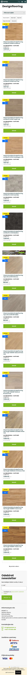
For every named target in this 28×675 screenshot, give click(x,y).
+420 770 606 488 (10, 629)
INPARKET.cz (5, 610)
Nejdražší (19, 17)
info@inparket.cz (10, 627)
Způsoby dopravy (6, 612)
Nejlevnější (13, 17)
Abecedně (14, 21)
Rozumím (18, 672)
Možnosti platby (6, 614)
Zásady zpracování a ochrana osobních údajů (14, 618)
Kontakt (4, 619)
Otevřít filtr (14, 13)
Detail (14, 55)
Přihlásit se (7, 597)
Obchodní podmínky (7, 616)
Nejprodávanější (6, 21)
